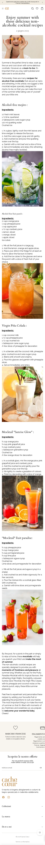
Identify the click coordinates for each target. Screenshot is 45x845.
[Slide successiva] (40, 736)
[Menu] (3, 8)
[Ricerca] (32, 8)
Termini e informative (22, 842)
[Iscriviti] (40, 767)
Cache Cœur (25, 837)
